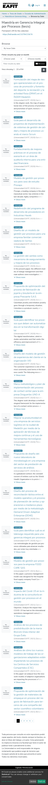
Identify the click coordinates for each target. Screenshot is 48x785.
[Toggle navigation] (44, 5)
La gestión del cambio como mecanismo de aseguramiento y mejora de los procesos (29, 259)
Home (4, 13)
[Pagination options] (43, 70)
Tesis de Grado (16, 13)
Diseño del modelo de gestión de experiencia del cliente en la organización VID (30, 357)
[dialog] (24, 777)
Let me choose (7, 781)
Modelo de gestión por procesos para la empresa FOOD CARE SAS (29, 564)
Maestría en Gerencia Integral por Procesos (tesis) (16, 16)
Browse (41, 63)
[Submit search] (29, 5)
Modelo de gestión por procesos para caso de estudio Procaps (29, 182)
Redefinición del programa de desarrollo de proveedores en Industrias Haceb (29, 212)
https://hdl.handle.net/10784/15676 (18, 34)
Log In (37, 5)
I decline (33, 781)
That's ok (41, 781)
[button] (32, 5)
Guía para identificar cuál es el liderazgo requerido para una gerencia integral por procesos (29, 534)
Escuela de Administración (35, 13)
